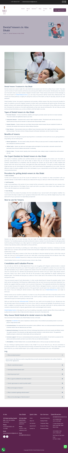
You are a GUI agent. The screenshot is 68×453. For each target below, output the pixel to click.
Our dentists (15, 320)
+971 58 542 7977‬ (15, 1)
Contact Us (45, 9)
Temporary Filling (44, 423)
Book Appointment (60, 10)
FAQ (50, 8)
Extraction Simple (44, 428)
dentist (18, 257)
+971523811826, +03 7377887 (8, 427)
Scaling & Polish (43, 420)
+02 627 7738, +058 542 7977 (23, 429)
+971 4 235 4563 (57, 421)
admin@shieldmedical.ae (24, 435)
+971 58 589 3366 (57, 419)
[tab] (35, 355)
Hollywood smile (24, 301)
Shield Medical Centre (22, 94)
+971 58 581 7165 (57, 431)
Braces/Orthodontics (45, 418)
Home (23, 8)
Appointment (33, 426)
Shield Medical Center (52, 289)
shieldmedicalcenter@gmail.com (29, 1)
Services (34, 8)
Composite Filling (44, 426)
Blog (40, 8)
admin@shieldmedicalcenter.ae (60, 417)
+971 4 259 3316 (57, 433)
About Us (28, 9)
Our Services (32, 423)
